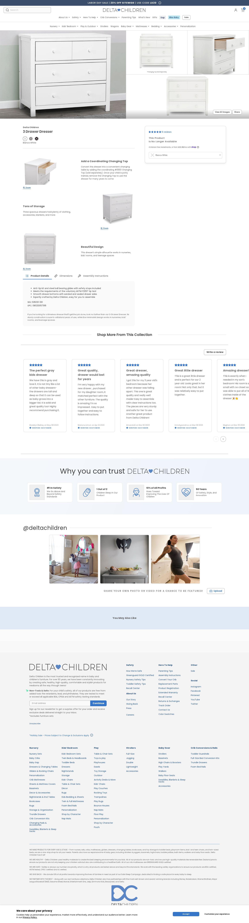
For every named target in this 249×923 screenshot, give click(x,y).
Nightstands (68, 771)
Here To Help (89, 17)
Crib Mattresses (37, 779)
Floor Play (98, 814)
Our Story (131, 699)
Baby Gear (126, 26)
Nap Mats (66, 818)
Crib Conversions (108, 17)
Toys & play (100, 758)
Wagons (115, 26)
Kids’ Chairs (67, 779)
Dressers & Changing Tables (43, 766)
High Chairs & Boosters (170, 762)
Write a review (214, 352)
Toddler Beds (68, 762)
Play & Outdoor (88, 26)
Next (223, 439)
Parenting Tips (129, 17)
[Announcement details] (91, 735)
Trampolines (100, 797)
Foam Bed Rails (69, 805)
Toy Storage (100, 771)
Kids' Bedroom (69, 26)
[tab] (37, 275)
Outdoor (98, 775)
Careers (130, 714)
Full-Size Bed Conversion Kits (205, 758)
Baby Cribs (34, 758)
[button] (25, 138)
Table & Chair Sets (71, 784)
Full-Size (130, 753)
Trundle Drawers (37, 814)
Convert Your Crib (168, 679)
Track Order (164, 705)
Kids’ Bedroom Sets (71, 753)
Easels (97, 766)
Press (128, 708)
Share (237, 112)
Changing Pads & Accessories (38, 823)
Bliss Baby (174, 17)
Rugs (31, 805)
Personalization (188, 26)
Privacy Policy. (30, 917)
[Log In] (236, 10)
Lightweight (132, 766)
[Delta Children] (68, 667)
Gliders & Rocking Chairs (41, 771)
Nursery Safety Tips (136, 679)
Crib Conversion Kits (39, 818)
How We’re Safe (134, 671)
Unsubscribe (34, 723)
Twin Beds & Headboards (74, 758)
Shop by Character (71, 814)
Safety (75, 17)
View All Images (222, 112)
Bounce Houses (101, 805)
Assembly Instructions (170, 675)
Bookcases (34, 801)
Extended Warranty (168, 692)
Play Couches (101, 788)
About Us (63, 17)
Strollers (104, 26)
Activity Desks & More (105, 779)
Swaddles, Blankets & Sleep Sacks (42, 830)
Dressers (66, 766)
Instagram (196, 686)
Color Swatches (166, 714)
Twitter (194, 703)
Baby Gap (34, 762)
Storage (66, 775)
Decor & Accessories (39, 792)
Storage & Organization (41, 809)
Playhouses (99, 762)
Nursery (53, 26)
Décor (65, 788)
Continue (98, 703)
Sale (186, 17)
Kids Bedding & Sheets (73, 797)
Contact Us (164, 709)
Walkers (162, 771)
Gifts (154, 17)
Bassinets (34, 788)
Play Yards (164, 766)
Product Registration (169, 688)
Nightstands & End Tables (42, 797)
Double (129, 762)
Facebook (196, 691)
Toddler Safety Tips (136, 683)
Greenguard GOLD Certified (140, 675)
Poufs (97, 827)
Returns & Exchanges (169, 701)
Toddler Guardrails (200, 753)
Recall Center (133, 688)
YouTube (195, 699)
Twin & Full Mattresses (73, 801)
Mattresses (141, 26)
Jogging (130, 758)
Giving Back (132, 703)
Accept (186, 914)
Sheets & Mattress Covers (42, 784)
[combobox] (27, 10)
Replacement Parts (168, 683)
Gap (163, 17)
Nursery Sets (35, 753)
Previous (216, 439)
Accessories (170, 26)
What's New (144, 17)
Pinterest (195, 695)
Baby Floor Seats (167, 775)
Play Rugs (98, 801)
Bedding (155, 26)
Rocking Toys (100, 792)
